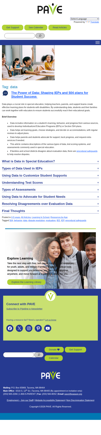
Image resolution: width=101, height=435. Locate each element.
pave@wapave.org (73, 394)
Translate (94, 22)
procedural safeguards (87, 151)
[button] (50, 161)
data (25, 220)
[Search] (40, 35)
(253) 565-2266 (10, 394)
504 (11, 220)
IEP (62, 220)
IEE (58, 220)
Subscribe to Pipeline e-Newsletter (24, 309)
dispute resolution (36, 220)
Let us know (50, 320)
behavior (18, 220)
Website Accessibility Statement (50, 400)
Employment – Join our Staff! (20, 400)
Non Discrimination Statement (80, 400)
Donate (53, 349)
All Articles (26, 217)
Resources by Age (59, 217)
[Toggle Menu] (97, 42)
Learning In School (40, 217)
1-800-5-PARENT (27, 394)
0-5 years (15, 217)
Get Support (12, 27)
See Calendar (36, 27)
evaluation (51, 220)
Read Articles (60, 27)
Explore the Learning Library (26, 282)
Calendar (54, 358)
